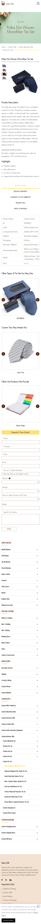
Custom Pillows (6, 687)
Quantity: (5, 487)
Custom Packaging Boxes (9, 827)
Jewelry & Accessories (8, 655)
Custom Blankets (6, 693)
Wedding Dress (6, 637)
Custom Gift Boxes (7, 839)
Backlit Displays (6, 550)
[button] (37, 80)
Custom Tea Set (7, 756)
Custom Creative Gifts (8, 724)
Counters (4, 580)
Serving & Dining (6, 680)
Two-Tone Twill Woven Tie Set (13, 787)
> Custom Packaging (9, 900)
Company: (6, 446)
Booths (4, 593)
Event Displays (6, 543)
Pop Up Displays (6, 568)
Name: (5, 438)
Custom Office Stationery (9, 706)
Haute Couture (6, 643)
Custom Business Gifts (26, 47)
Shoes (3, 649)
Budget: (4, 504)
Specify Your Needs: (9, 512)
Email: (5, 454)
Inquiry (26, 263)
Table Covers (5, 587)
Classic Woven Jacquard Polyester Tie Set (17, 802)
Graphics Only (5, 599)
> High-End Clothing (9, 889)
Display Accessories (7, 605)
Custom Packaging (8, 820)
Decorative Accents (7, 668)
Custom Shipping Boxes (8, 833)
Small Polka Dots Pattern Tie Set (14, 776)
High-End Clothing (8, 611)
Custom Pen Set (7, 746)
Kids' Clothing (6, 630)
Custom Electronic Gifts (8, 718)
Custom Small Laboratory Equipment (12, 730)
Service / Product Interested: (12, 470)
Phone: (4, 462)
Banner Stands (6, 574)
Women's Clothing (7, 618)
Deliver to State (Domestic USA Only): (14, 495)
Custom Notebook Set (9, 741)
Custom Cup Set (7, 751)
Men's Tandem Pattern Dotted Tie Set (15, 781)
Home (4, 47)
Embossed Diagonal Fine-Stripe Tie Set (16, 771)
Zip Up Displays (6, 562)
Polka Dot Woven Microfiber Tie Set (27, 50)
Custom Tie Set (8, 50)
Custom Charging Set (9, 808)
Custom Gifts (12, 47)
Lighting (4, 674)
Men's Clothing (6, 624)
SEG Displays (5, 556)
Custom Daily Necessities (9, 712)
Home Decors (6, 661)
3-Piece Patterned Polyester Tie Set (15, 792)
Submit (9, 529)
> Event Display (7, 896)
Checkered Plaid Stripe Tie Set (13, 797)
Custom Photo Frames (9, 813)
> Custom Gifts (7, 892)
